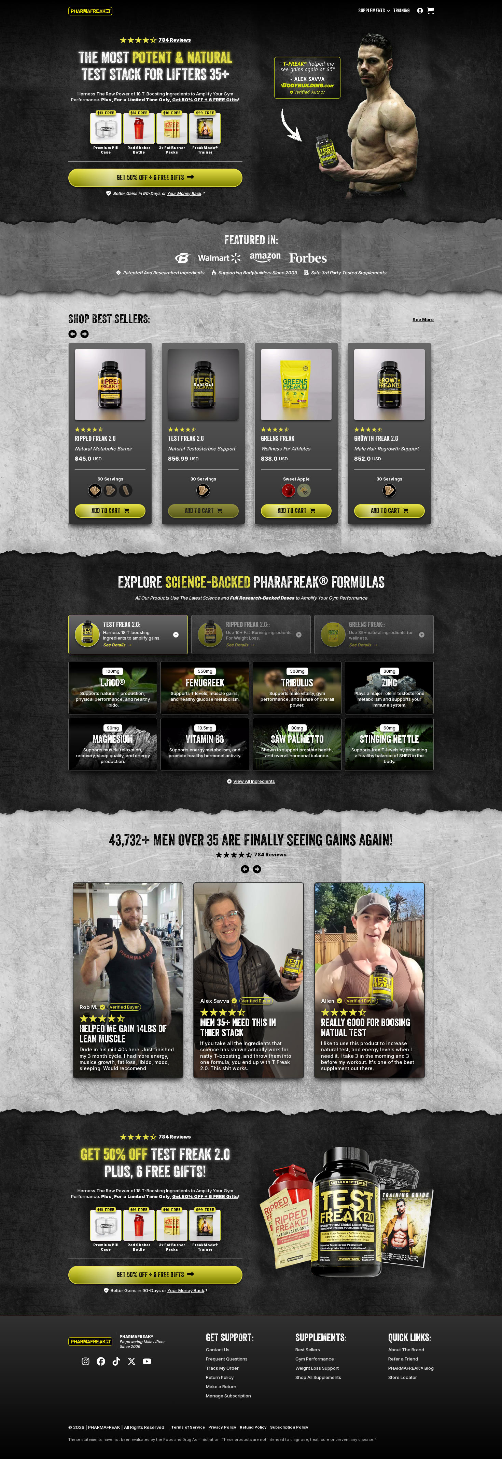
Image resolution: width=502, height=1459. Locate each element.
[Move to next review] (84, 334)
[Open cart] (430, 11)
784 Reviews (174, 40)
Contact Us (217, 1349)
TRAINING (401, 11)
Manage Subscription (228, 1395)
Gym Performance (314, 1359)
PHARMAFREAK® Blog (411, 1368)
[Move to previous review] (72, 334)
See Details (114, 644)
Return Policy (220, 1377)
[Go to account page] (420, 11)
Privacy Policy (222, 1427)
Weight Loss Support (317, 1368)
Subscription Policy (289, 1427)
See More (423, 319)
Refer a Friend (403, 1359)
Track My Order (222, 1368)
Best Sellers (307, 1349)
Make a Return (221, 1386)
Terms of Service (188, 1427)
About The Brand (406, 1349)
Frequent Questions (227, 1359)
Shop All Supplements (318, 1377)
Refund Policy (253, 1427)
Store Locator (402, 1377)
